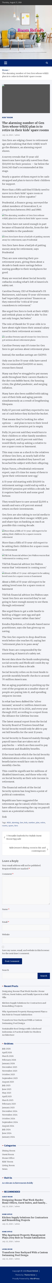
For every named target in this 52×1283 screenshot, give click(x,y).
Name (5, 909)
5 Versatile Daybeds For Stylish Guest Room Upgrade (23, 837)
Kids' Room (7, 117)
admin (17, 135)
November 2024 (9, 1115)
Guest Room (8, 1154)
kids (26, 822)
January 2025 (8, 1107)
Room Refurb (32, 1271)
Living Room (8, 1165)
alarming (15, 822)
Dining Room (8, 1150)
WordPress (35, 1278)
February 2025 (9, 1104)
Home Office (8, 1158)
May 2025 (6, 1093)
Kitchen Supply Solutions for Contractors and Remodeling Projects (25, 1219)
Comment (7, 874)
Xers (16, 825)
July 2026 (6, 1048)
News (4, 1169)
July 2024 (6, 1129)
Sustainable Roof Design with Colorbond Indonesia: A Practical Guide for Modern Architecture (21, 1031)
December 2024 (9, 1111)
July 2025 (6, 1085)
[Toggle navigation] (5, 63)
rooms (4, 825)
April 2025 (7, 1096)
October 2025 (8, 1074)
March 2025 (7, 1100)
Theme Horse (29, 1275)
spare (10, 825)
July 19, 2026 (7, 1206)
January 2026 (8, 1063)
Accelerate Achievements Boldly (17, 1183)
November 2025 (9, 1071)
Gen (21, 822)
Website (6, 934)
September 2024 (10, 1122)
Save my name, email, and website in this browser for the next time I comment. (25, 952)
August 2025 (8, 1082)
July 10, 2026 (7, 1224)
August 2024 (8, 1126)
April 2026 (7, 1052)
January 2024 (8, 1137)
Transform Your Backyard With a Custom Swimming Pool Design (25, 1254)
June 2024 (7, 1133)
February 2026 (9, 1060)
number (32, 822)
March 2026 (8, 1056)
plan (37, 822)
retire (42, 822)
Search (5, 970)
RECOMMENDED (12, 1191)
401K (9, 822)
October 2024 (8, 1118)
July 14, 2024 (7, 135)
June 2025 (6, 1089)
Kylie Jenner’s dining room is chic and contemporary (27, 849)
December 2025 (9, 1067)
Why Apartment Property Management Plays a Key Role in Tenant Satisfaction (23, 1236)
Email (5, 922)
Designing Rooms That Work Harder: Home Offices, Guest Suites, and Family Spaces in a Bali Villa (25, 994)
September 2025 (10, 1078)
